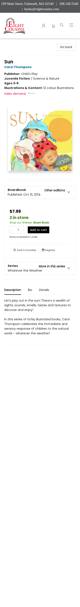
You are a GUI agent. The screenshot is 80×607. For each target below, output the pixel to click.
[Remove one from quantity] (12, 230)
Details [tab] (44, 290)
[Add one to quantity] (23, 230)
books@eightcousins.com (41, 9)
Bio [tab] (30, 290)
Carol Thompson (18, 67)
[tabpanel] (40, 322)
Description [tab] (12, 290)
